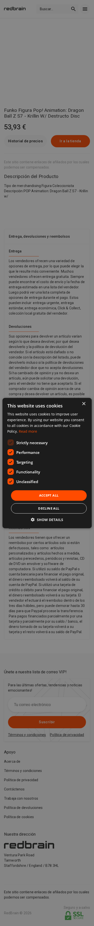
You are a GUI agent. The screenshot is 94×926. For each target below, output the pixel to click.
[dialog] (46, 463)
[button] (47, 519)
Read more (28, 431)
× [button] (83, 403)
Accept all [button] (49, 495)
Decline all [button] (48, 508)
